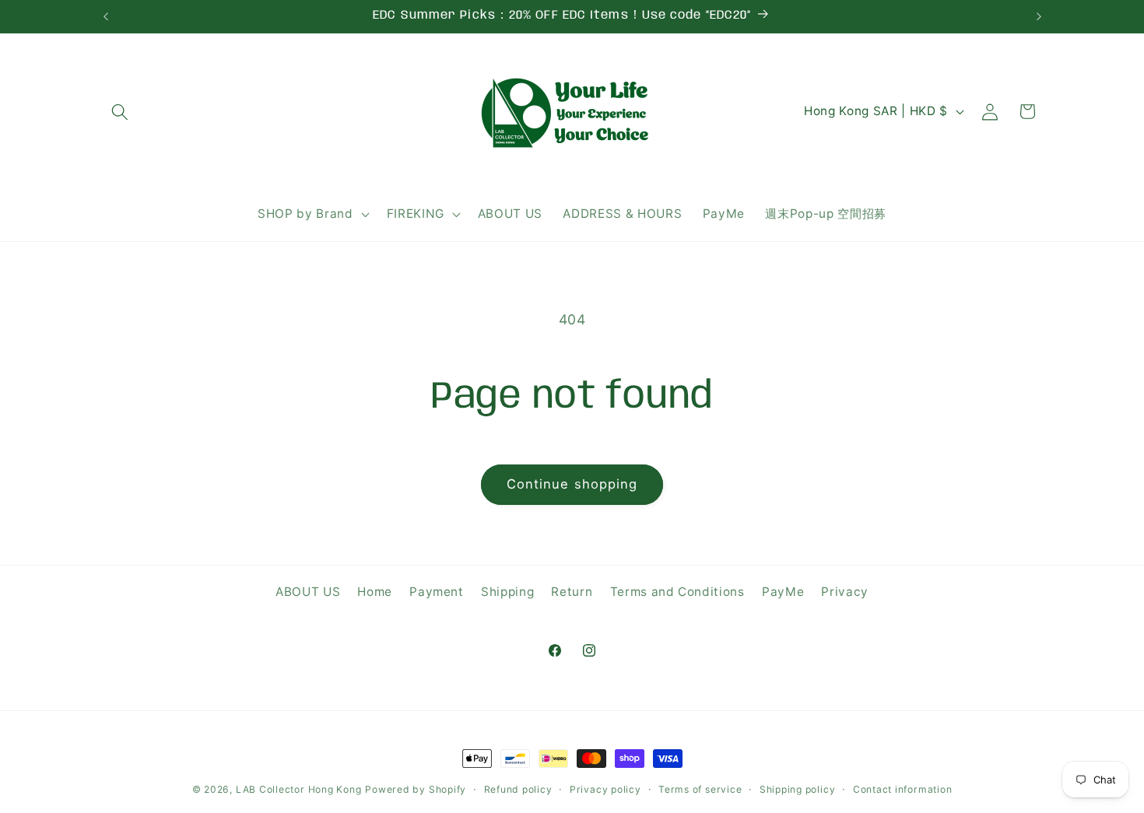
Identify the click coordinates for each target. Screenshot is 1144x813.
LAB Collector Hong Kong (299, 789)
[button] (120, 111)
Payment (436, 591)
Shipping (507, 591)
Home (374, 591)
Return (571, 591)
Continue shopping (572, 484)
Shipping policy (798, 789)
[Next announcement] (1039, 16)
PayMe (783, 591)
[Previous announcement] (106, 16)
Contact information (903, 789)
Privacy (845, 591)
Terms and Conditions (677, 591)
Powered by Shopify (415, 789)
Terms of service (700, 789)
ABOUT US (307, 591)
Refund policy (518, 789)
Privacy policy (605, 789)
